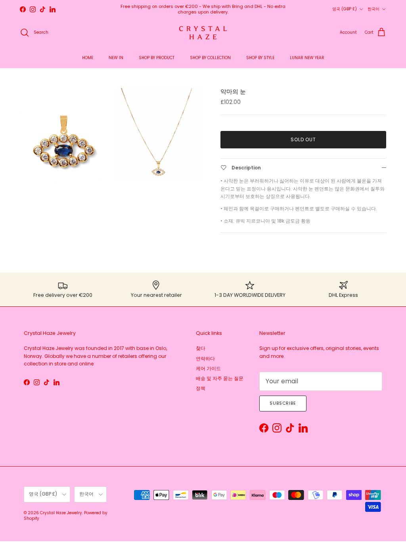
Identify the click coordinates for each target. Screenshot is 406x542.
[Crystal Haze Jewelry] (203, 32)
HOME (87, 58)
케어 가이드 (208, 368)
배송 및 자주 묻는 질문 (219, 378)
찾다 (200, 348)
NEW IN (116, 58)
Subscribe (283, 403)
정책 (200, 388)
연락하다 (205, 358)
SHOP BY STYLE (260, 58)
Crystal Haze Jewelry (61, 513)
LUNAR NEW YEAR (307, 58)
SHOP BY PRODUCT (156, 58)
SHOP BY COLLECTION (210, 58)
